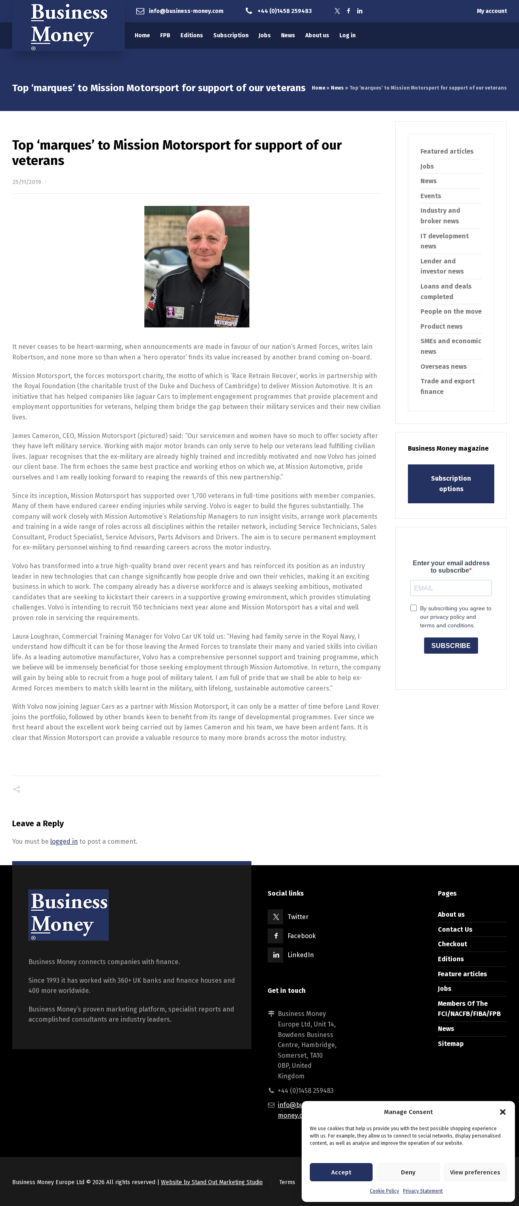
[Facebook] (349, 11)
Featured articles (447, 151)
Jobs (427, 166)
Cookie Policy (384, 1191)
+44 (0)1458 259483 (284, 10)
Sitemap (451, 1044)
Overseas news (443, 366)
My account (492, 11)
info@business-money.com (186, 10)
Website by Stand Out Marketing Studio (212, 1182)
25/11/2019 (26, 182)
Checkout (452, 944)
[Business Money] (68, 25)
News (337, 88)
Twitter (298, 917)
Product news (441, 326)
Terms (287, 1182)
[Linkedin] (360, 11)
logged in (64, 841)
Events (430, 196)
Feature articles (462, 974)
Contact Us (455, 929)
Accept (341, 1172)
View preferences (475, 1172)
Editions (451, 959)
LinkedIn (300, 955)
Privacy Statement (423, 1191)
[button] (503, 1112)
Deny (408, 1172)
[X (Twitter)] (337, 11)
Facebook (301, 936)
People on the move (451, 311)
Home (318, 88)
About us (451, 914)
